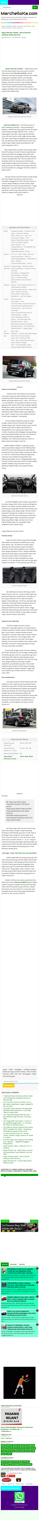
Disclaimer (29, 1484)
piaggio (26, 1448)
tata (7, 1451)
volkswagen (30, 1445)
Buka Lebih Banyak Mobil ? (12, 1488)
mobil (24, 37)
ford (23, 1445)
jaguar (33, 1448)
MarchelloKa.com (19, 13)
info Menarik (16, 1464)
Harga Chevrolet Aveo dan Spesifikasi (23, 853)
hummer (8, 1454)
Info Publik (5, 1461)
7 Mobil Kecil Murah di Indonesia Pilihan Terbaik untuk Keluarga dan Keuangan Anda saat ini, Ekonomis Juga (18, 1098)
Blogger (23, 1507)
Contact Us (26, 1483)
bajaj (3, 1454)
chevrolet (17, 37)
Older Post (34, 1221)
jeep (14, 1448)
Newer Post (5, 1221)
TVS (3, 1451)
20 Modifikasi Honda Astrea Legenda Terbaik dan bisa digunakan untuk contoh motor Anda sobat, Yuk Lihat (20, 1271)
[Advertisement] (19, 54)
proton (19, 1448)
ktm (28, 1451)
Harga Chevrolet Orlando (14, 69)
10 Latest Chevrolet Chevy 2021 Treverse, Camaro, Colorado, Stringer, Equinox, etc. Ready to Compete (18, 1135)
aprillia (17, 1445)
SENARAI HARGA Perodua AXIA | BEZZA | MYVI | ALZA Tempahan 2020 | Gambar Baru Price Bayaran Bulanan (21, 1299)
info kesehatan (27, 1464)
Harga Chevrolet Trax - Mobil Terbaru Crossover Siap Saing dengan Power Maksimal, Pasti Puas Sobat (18, 1152)
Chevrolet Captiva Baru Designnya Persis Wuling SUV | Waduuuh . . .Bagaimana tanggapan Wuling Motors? (18, 1141)
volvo (12, 1451)
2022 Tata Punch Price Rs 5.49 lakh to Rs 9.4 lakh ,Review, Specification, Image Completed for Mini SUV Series (18, 1104)
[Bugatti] (6, 1481)
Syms (32, 1451)
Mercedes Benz (20, 1451)
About (3, 1484)
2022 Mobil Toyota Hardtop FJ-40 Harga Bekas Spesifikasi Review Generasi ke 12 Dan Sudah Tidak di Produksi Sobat (17, 1110)
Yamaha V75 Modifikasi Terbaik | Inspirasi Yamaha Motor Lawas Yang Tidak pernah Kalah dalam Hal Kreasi (20, 1327)
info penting (24, 1461)
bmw (3, 1445)
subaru (4, 1448)
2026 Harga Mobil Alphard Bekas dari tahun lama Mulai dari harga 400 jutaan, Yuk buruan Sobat (17, 1116)
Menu (5, 2)
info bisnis (14, 1461)
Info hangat (6, 1464)
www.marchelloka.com (11, 125)
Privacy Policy (20, 1484)
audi (9, 1448)
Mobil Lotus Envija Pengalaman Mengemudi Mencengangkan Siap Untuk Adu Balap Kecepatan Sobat (21, 1313)
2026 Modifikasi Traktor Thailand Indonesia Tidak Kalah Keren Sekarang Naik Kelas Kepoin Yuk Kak (20, 1285)
